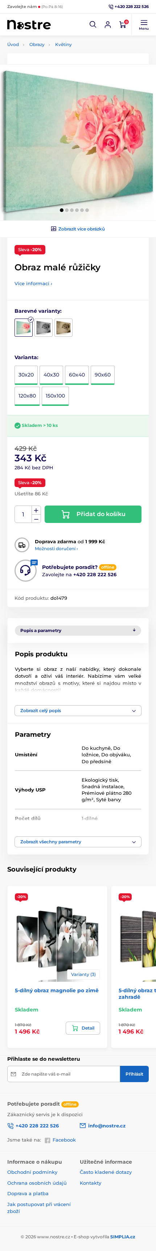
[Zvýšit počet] (36, 510)
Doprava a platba (28, 1193)
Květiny (63, 44)
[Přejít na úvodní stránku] (29, 25)
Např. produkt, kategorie (54, 58)
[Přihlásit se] (107, 25)
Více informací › (33, 283)
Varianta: (26, 357)
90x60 (103, 374)
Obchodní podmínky (32, 1172)
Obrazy (37, 44)
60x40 (77, 374)
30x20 (26, 374)
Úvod (13, 44)
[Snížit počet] (36, 518)
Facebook (64, 1140)
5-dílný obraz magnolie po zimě (57, 990)
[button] (93, 25)
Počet (23, 514)
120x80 (27, 395)
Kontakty (90, 1183)
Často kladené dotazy (106, 1172)
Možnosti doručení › (56, 548)
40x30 (51, 374)
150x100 (55, 395)
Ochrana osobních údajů (37, 1183)
